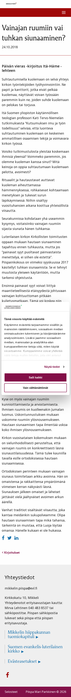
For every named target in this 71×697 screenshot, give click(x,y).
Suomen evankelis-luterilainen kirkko (35, 649)
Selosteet (11, 692)
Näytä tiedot (52, 366)
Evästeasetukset (22, 661)
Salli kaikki (35, 377)
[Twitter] (10, 538)
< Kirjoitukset (11, 552)
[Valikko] (64, 12)
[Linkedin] (16, 538)
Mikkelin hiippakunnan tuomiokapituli (29, 634)
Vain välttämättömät (35, 387)
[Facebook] (4, 538)
